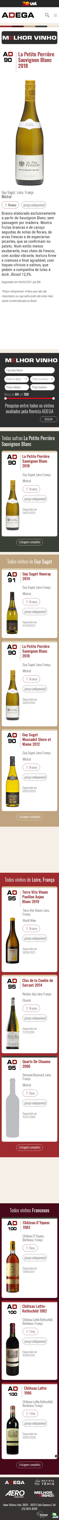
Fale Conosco (44, 1505)
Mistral (6, 196)
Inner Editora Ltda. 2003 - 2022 (19, 1505)
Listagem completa (29, 541)
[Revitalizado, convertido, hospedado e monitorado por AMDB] (55, 1515)
